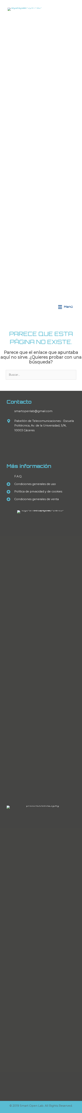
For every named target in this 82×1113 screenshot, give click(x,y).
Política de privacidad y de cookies (38, 491)
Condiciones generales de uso (35, 484)
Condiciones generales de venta (36, 499)
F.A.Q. (18, 476)
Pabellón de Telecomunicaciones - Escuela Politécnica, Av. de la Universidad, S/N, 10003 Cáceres (44, 425)
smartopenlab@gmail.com (33, 411)
